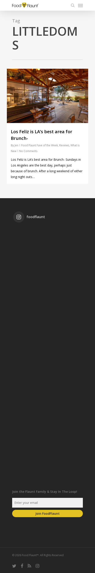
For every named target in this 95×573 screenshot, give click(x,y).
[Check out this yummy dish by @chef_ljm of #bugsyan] (47, 443)
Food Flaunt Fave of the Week (39, 145)
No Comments (28, 151)
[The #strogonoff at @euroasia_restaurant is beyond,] (47, 245)
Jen (16, 145)
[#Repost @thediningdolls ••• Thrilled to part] (47, 403)
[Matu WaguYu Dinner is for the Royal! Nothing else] (47, 285)
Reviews (64, 145)
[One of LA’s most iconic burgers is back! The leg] (47, 364)
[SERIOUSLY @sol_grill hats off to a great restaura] (47, 324)
